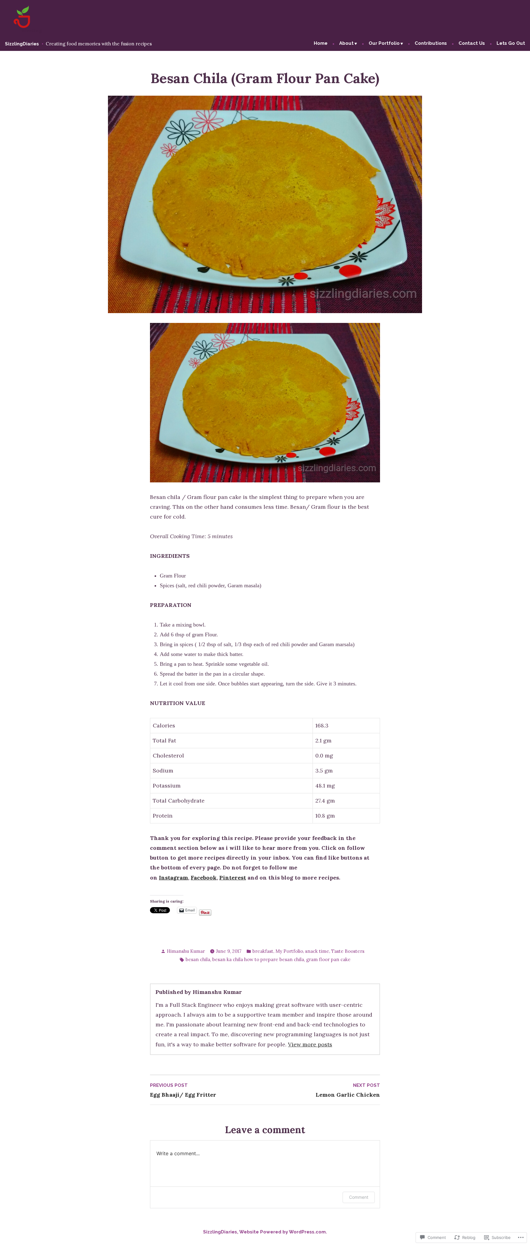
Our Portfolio (384, 43)
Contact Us (472, 43)
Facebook (204, 877)
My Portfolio (289, 951)
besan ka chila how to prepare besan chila (258, 959)
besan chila (198, 959)
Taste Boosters (347, 951)
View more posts (310, 1044)
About (346, 43)
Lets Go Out (511, 43)
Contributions (431, 43)
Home (321, 43)
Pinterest (232, 877)
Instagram (173, 877)
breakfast (262, 951)
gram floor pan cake (328, 959)
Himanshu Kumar (186, 951)
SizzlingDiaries (22, 44)
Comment (358, 1197)
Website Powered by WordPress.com (282, 1232)
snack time (317, 951)
